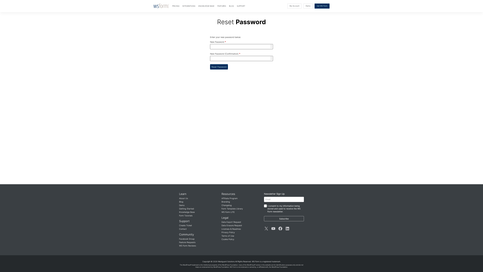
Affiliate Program (230, 198)
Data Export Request (231, 222)
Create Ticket (185, 225)
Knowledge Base (187, 212)
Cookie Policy (228, 239)
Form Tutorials (185, 215)
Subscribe (284, 218)
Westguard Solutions (226, 261)
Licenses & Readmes (231, 229)
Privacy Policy (228, 232)
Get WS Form (322, 6)
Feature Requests (187, 242)
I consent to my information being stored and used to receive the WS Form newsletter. (283, 209)
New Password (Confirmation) (225, 54)
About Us (183, 198)
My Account (294, 6)
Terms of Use (228, 236)
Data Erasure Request (232, 225)
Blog (181, 201)
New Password (218, 42)
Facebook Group (187, 239)
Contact (183, 229)
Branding (226, 201)
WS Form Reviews (187, 245)
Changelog (227, 205)
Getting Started (186, 208)
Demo (308, 6)
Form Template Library (232, 208)
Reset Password (219, 67)
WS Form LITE (228, 212)
